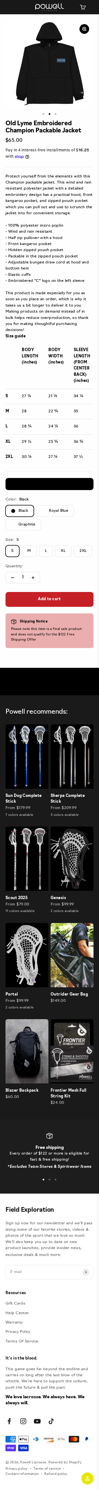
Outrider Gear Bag (69, 995)
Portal (12, 995)
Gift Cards (15, 1304)
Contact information (22, 1474)
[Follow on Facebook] (9, 1421)
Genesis (58, 898)
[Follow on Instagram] (23, 1421)
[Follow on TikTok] (51, 1421)
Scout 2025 (17, 898)
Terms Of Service (22, 1341)
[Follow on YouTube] (37, 1421)
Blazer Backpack (22, 1091)
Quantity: (14, 566)
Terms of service (47, 1468)
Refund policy (55, 1474)
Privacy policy (17, 1468)
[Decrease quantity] (13, 577)
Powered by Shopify (65, 1462)
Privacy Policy (18, 1332)
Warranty (14, 1323)
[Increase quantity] (33, 577)
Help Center (17, 1313)
